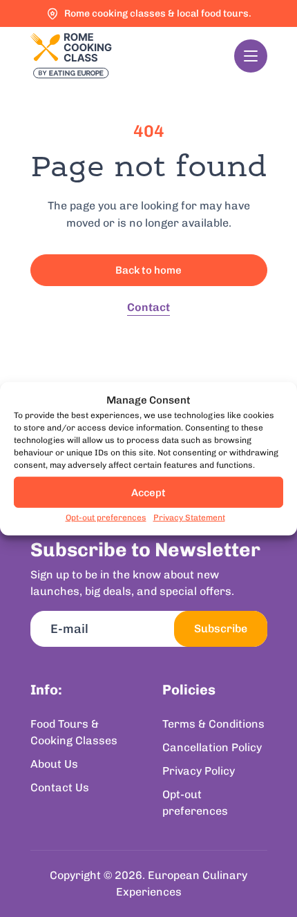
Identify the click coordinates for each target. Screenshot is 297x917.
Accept (148, 492)
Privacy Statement (189, 517)
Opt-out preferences (106, 517)
